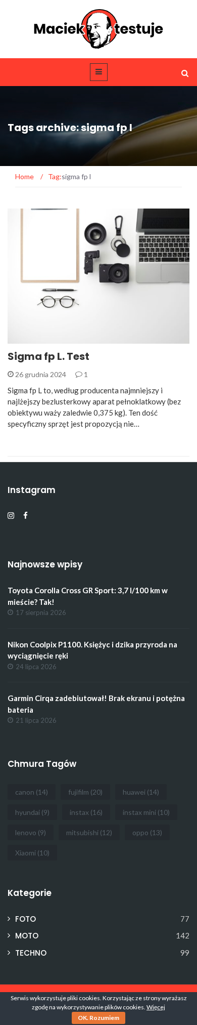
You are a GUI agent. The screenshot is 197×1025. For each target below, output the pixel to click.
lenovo (30, 832)
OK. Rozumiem (98, 1017)
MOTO (26, 935)
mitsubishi (89, 832)
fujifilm (85, 792)
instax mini (146, 812)
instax (86, 812)
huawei (141, 792)
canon (31, 792)
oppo (147, 832)
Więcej (155, 1007)
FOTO (30, 338)
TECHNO (30, 953)
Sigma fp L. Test (48, 356)
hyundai (32, 812)
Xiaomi (32, 852)
